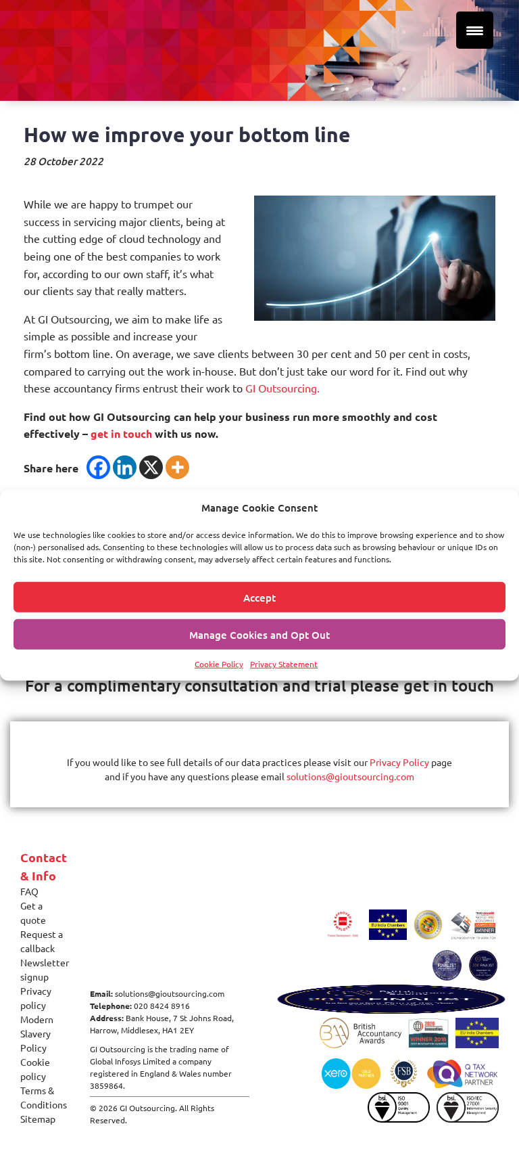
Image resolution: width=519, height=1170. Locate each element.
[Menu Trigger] (474, 30)
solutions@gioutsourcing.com (350, 776)
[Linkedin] (125, 467)
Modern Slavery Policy (36, 1033)
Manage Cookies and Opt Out (259, 634)
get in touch (121, 433)
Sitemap (37, 1118)
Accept (259, 597)
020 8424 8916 (162, 1005)
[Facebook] (98, 467)
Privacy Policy (399, 762)
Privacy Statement (284, 663)
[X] (151, 467)
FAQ (29, 891)
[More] (177, 467)
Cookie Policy (219, 663)
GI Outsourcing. (282, 388)
